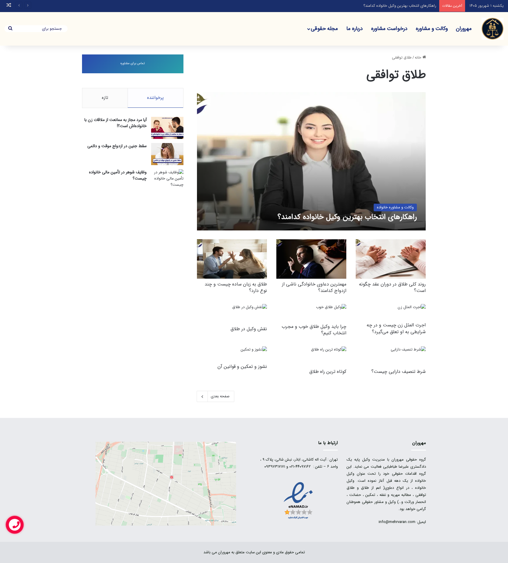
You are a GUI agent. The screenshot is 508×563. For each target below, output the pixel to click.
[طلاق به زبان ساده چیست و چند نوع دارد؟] (232, 259)
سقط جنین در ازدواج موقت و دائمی (117, 146)
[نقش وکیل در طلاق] (249, 314)
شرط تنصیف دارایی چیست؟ (398, 371)
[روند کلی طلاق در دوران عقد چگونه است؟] (391, 259)
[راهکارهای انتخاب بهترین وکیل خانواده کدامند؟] (311, 161)
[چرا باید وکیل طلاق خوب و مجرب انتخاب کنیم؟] (331, 312)
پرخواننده (155, 97)
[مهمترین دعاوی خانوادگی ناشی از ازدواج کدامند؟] (311, 259)
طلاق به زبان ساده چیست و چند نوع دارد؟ (236, 287)
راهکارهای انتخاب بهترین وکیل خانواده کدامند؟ (399, 6)
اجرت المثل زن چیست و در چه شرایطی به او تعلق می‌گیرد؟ (396, 328)
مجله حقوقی (324, 28)
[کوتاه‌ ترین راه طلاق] (328, 356)
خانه (418, 57)
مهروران (464, 28)
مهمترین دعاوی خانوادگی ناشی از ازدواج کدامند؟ (314, 287)
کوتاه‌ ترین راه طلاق (327, 371)
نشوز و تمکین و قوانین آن (242, 366)
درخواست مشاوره (389, 28)
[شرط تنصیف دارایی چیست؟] (408, 356)
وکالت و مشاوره (432, 28)
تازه (105, 97)
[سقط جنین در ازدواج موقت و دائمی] (167, 154)
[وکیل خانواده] (493, 29)
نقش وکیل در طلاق (248, 329)
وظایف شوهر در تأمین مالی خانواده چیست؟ (118, 175)
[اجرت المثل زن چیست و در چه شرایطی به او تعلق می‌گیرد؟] (412, 312)
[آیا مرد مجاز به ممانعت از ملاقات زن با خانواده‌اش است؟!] (167, 128)
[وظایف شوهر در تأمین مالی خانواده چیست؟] (167, 180)
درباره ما (354, 28)
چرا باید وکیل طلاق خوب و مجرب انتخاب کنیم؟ (314, 330)
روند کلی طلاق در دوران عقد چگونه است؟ (392, 287)
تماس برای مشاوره (133, 63)
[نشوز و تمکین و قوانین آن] (254, 353)
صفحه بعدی (220, 396)
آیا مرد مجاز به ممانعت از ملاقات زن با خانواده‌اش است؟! (115, 123)
